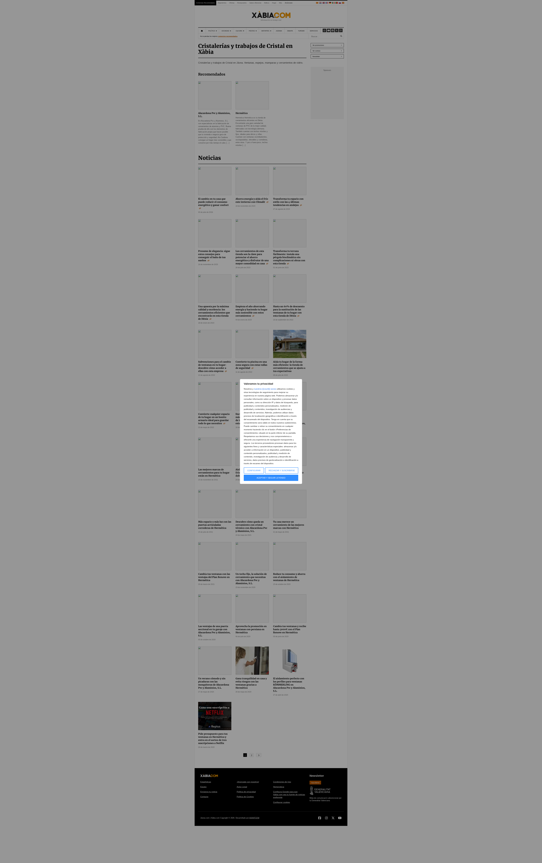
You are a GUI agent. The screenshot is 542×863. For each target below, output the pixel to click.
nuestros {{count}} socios (265, 389)
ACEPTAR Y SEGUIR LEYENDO (271, 478)
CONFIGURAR (254, 470)
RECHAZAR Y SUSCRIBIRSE (282, 470)
